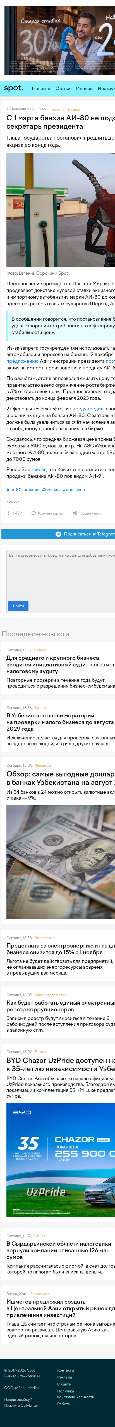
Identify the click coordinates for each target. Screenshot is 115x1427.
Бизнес (40, 650)
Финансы (43, 765)
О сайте (64, 1384)
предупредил (88, 408)
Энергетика (44, 938)
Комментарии (50, 513)
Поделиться (89, 513)
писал (39, 469)
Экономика (40, 1294)
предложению (22, 361)
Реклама (64, 1377)
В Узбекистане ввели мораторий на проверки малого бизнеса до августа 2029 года (60, 722)
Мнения (84, 88)
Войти (18, 606)
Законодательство (51, 995)
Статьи (63, 88)
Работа (63, 1404)
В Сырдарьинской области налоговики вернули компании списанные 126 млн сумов (58, 1250)
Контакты (65, 1370)
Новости (41, 88)
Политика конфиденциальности (75, 1394)
